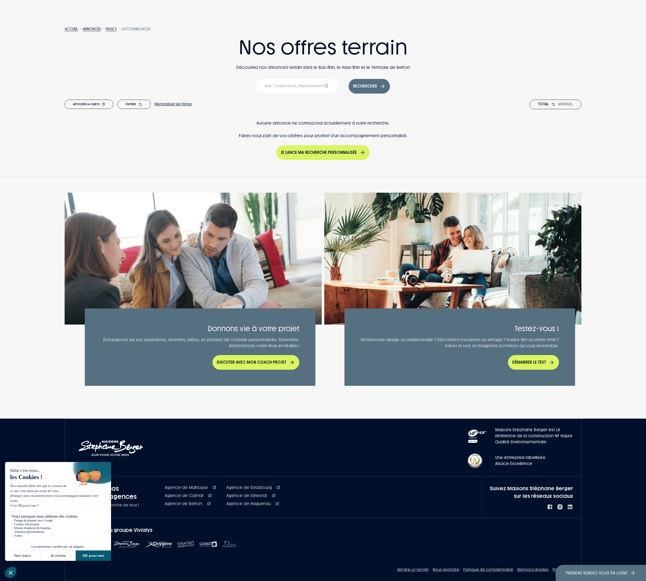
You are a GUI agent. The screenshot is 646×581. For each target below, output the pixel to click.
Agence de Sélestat (247, 495)
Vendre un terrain (413, 570)
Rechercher (365, 86)
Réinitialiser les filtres (173, 104)
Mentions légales (533, 570)
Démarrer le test (529, 362)
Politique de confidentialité (488, 570)
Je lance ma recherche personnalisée (319, 152)
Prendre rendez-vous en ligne (596, 573)
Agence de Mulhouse (187, 487)
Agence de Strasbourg (249, 487)
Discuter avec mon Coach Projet (251, 362)
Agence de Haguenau (249, 503)
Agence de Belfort (184, 503)
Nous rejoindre (446, 570)
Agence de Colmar (184, 495)
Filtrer (131, 104)
